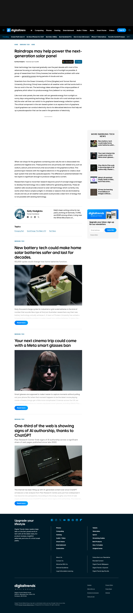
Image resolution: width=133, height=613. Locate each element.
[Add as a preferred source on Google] (68, 62)
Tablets (95, 528)
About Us (59, 557)
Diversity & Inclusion (93, 593)
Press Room (108, 589)
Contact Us (59, 561)
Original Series (97, 549)
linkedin (35, 217)
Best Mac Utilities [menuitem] (51, 37)
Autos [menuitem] (92, 30)
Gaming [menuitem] (57, 30)
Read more (21, 323)
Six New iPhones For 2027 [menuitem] (35, 37)
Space (95, 535)
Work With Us (91, 589)
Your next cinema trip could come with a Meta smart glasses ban (106, 156)
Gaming (59, 535)
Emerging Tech (19, 231)
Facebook (52, 520)
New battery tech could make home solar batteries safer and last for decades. (106, 144)
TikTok (69, 520)
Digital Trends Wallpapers (100, 564)
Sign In (121, 30)
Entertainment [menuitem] (68, 30)
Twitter (60, 520)
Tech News (52, 231)
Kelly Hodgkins (20, 62)
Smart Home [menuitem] (101, 30)
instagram (31, 217)
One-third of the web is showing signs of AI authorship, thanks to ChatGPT (106, 168)
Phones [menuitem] (49, 30)
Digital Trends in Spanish (100, 567)
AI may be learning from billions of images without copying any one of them (105, 194)
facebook (28, 217)
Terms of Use (90, 596)
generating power (29, 76)
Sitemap (107, 593)
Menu (3, 30)
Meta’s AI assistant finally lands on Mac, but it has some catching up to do (106, 180)
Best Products (97, 542)
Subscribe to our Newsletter (101, 557)
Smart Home (60, 542)
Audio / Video (60, 538)
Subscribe (110, 230)
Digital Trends (13, 33)
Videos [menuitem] (111, 30)
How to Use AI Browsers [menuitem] (81, 37)
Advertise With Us (62, 564)
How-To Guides (98, 545)
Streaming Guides (99, 538)
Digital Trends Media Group (26, 605)
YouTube (64, 520)
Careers (89, 585)
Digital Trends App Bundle (101, 571)
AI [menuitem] (31, 30)
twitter (38, 217)
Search (129, 30)
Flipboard (81, 520)
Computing (60, 531)
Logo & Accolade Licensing (64, 571)
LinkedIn (77, 520)
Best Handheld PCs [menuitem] (65, 37)
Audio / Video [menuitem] (82, 30)
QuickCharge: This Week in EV (36, 231)
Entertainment (61, 545)
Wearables (96, 531)
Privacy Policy (94, 235)
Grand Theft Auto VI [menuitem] (18, 37)
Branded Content (98, 561)
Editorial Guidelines (62, 567)
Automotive (60, 549)
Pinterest (73, 520)
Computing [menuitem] (39, 30)
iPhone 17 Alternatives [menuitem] (99, 37)
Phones (58, 528)
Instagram (56, 520)
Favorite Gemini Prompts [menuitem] (116, 37)
